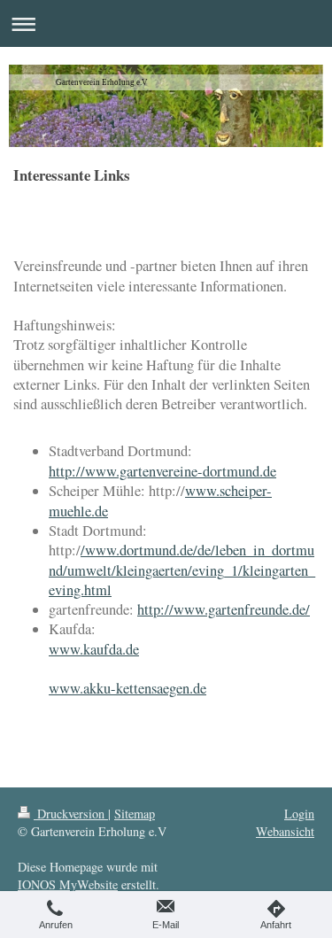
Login (299, 813)
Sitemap (134, 813)
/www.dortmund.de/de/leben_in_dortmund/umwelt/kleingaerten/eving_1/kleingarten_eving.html (182, 570)
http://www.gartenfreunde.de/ (223, 609)
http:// (67, 471)
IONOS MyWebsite (68, 884)
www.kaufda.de (94, 649)
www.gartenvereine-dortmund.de (180, 471)
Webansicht (285, 831)
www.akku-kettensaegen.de (127, 688)
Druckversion (71, 813)
